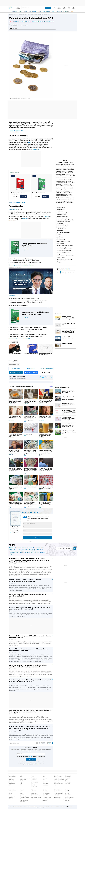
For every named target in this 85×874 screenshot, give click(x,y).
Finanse (66, 780)
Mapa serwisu (69, 806)
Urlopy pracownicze (61, 239)
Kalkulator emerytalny (61, 228)
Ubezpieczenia (21, 14)
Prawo (39, 11)
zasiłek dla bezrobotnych (14, 364)
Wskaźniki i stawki (57, 790)
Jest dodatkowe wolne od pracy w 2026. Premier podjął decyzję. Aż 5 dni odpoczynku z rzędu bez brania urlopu (65, 188)
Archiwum (67, 793)
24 (58, 272)
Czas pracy (59, 234)
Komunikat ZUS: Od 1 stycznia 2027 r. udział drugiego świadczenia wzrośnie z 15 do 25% (65, 175)
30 (73, 272)
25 (60, 272)
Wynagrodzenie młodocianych (63, 254)
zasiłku (47, 216)
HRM (33, 549)
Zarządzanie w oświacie (24, 797)
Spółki (43, 779)
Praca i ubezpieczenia (46, 780)
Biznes (25, 11)
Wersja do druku (16, 368)
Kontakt (56, 806)
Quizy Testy (59, 262)
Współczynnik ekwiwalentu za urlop (64, 248)
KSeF (72, 11)
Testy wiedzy (22, 801)
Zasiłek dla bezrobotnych (16, 130)
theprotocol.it (67, 798)
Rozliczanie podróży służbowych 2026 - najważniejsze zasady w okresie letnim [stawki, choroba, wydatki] (64, 202)
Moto (53, 11)
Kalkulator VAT (45, 794)
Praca (32, 783)
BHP (30, 549)
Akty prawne (33, 790)
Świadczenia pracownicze (38, 547)
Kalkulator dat (59, 211)
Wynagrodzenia (60, 237)
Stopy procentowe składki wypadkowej (65, 245)
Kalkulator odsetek (45, 796)
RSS (52, 806)
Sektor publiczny (32, 11)
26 (63, 272)
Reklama (62, 806)
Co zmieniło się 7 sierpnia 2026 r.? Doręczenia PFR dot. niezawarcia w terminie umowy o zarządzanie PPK (65, 185)
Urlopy (30, 547)
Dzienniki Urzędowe (34, 794)
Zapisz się (31, 759)
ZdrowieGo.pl (67, 791)
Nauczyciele (22, 794)
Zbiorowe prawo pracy (25, 550)
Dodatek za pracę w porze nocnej (63, 252)
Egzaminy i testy (23, 796)
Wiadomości (11, 547)
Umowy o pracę (60, 236)
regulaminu (31, 756)
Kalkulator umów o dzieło (62, 218)
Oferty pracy (11, 554)
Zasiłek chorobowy (61, 257)
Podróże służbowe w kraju (58, 791)
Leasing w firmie (45, 783)
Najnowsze (66, 162)
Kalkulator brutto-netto (61, 214)
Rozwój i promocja (12, 796)
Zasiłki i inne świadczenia (29, 14)
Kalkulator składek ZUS (61, 226)
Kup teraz (24, 196)
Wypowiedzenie (12, 549)
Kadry (20, 11)
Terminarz (61, 269)
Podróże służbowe (57, 796)
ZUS (21, 552)
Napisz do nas (32, 368)
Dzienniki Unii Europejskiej (36, 796)
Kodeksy (32, 798)
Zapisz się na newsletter (48, 368)
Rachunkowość (11, 779)
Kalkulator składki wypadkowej (63, 225)
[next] (52, 743)
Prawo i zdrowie (34, 786)
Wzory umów (67, 796)
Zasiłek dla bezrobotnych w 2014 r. (17, 202)
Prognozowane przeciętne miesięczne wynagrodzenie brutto (64, 260)
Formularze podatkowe (69, 797)
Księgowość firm (12, 776)
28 (68, 272)
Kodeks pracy (18, 547)
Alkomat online (60, 230)
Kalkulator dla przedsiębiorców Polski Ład (65, 219)
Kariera (47, 806)
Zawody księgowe (12, 783)
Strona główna (11, 14)
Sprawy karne (33, 779)
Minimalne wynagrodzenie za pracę (64, 250)
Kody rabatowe (68, 794)
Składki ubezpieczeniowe (58, 794)
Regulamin (41, 806)
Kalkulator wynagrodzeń (62, 212)
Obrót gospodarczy (12, 780)
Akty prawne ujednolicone (36, 797)
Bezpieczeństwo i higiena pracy (63, 241)
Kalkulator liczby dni (61, 209)
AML (54, 784)
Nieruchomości (59, 11)
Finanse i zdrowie (45, 784)
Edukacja (67, 11)
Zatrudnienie (25, 547)
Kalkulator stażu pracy (46, 797)
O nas (10, 806)
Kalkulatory (61, 207)
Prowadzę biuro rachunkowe (59, 779)
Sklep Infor (33, 784)
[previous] (37, 743)
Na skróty (67, 790)
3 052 (49, 743)
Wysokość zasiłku (14, 132)
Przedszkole (22, 791)
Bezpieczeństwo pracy (27, 552)
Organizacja (11, 791)
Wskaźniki (61, 243)
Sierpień (68, 269)
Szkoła (21, 793)
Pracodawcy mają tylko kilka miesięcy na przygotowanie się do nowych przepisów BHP (64, 169)
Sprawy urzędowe (34, 782)
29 (70, 272)
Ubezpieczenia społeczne (22, 549)
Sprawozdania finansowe (58, 783)
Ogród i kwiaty (67, 783)
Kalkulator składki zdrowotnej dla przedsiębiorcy (63, 222)
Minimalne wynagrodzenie (58, 793)
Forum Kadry (12, 295)
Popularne (60, 162)
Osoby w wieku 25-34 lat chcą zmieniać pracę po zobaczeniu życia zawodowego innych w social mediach (64, 172)
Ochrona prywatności (17, 806)
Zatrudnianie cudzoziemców (62, 387)
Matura (21, 798)
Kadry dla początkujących (39, 552)
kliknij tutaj (37, 764)
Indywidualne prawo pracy (14, 550)
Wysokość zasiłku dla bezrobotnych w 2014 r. (20, 338)
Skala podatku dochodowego (59, 798)
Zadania (10, 794)
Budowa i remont (68, 782)
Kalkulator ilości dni (45, 793)
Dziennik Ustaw (34, 791)
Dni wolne (57, 314)
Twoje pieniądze (46, 11)
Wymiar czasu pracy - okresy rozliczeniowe (65, 255)
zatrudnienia (12, 220)
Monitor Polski (33, 793)
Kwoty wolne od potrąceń (62, 247)
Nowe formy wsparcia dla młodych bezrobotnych (21, 265)
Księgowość (14, 11)
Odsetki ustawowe (57, 797)
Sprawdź (26, 249)
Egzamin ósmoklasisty (24, 800)
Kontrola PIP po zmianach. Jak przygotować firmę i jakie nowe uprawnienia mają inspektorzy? (65, 178)
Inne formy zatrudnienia (13, 552)
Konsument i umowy (35, 780)
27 (65, 272)
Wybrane (71, 162)
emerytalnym (36, 149)
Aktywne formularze (64, 232)
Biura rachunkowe (57, 776)
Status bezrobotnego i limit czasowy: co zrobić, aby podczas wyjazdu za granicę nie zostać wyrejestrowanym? (65, 182)
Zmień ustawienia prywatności (30, 806)
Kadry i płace (11, 797)
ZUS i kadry (11, 782)
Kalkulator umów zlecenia (62, 216)
